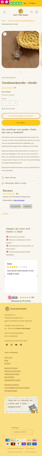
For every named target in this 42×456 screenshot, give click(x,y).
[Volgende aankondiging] (37, 3)
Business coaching (11, 384)
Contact (7, 363)
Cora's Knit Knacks (18, 448)
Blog (6, 360)
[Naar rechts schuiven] (26, 72)
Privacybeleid (30, 448)
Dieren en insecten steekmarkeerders (21, 21)
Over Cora (8, 357)
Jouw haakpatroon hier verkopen (16, 387)
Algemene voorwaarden (15, 452)
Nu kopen (21, 122)
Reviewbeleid (9, 377)
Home (4, 21)
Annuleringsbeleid (30, 452)
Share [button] (6, 214)
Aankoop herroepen (11, 374)
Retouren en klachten (12, 371)
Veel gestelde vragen (12, 380)
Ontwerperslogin (10, 390)
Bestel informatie (11, 368)
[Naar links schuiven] (16, 72)
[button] (4, 12)
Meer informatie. (19, 200)
